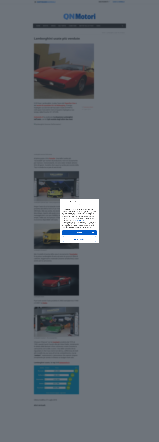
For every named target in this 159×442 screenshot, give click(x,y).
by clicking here (80, 220)
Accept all (79, 232)
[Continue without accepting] (79, 205)
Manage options (79, 239)
